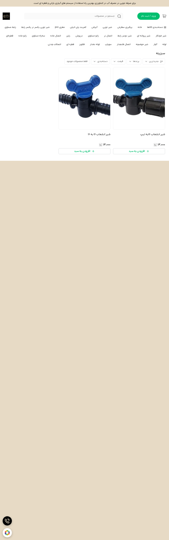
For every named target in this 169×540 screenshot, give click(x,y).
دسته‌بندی (102, 61)
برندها (136, 61)
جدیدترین (154, 61)
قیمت (120, 61)
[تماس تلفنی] (7, 521)
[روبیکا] (7, 532)
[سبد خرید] (164, 16)
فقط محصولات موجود (77, 61)
